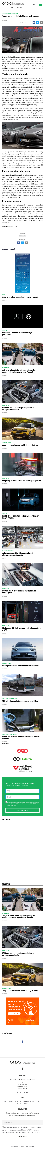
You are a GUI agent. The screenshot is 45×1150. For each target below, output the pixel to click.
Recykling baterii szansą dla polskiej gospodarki (22, 480)
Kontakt (19, 7)
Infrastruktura (13, 13)
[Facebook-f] (22, 1042)
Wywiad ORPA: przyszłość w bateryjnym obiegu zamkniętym (20, 592)
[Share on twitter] (37, 22)
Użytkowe (4, 330)
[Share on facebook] (34, 22)
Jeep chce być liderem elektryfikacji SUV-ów (20, 445)
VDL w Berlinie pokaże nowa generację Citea (20, 701)
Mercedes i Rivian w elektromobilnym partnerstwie (17, 334)
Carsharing (5, 13)
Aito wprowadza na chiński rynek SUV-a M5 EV (20, 665)
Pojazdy (18, 1102)
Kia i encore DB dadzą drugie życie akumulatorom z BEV (22, 629)
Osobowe (4, 442)
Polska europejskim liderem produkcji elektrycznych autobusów (17, 554)
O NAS (11, 7)
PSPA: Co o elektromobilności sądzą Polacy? (20, 297)
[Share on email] (41, 22)
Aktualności (5, 367)
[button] (40, 4)
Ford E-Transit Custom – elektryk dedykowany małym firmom (20, 517)
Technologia (5, 405)
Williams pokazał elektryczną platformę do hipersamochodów (18, 408)
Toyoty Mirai (22, 236)
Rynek (3, 295)
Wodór (26, 1104)
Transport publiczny (8, 551)
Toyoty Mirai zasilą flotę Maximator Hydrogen (20, 16)
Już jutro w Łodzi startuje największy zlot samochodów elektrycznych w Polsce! (18, 371)
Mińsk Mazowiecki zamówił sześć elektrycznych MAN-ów (22, 737)
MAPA (26, 1092)
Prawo (19, 1104)
